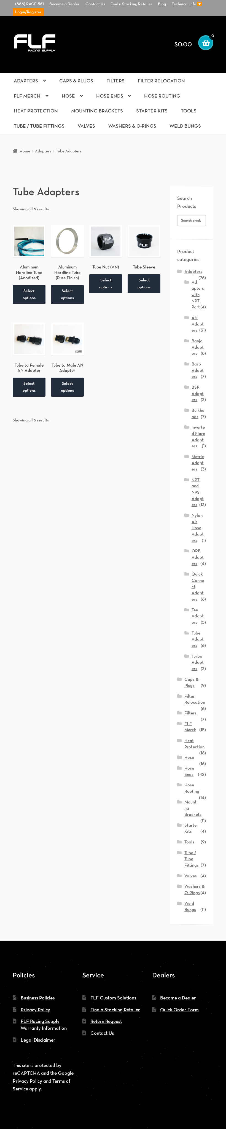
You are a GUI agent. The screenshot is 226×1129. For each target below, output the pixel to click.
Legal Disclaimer (38, 1040)
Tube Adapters (198, 639)
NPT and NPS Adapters (198, 492)
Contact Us (95, 3)
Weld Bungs (185, 126)
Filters (115, 80)
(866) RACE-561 (29, 3)
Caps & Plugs (76, 80)
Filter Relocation (161, 80)
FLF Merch (27, 96)
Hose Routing (162, 96)
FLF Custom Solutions (113, 997)
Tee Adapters (198, 616)
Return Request (106, 1021)
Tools (189, 110)
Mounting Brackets (97, 110)
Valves (86, 126)
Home (25, 151)
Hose (68, 96)
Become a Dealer (64, 3)
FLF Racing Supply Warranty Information (44, 1024)
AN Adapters (198, 324)
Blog (162, 3)
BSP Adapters (198, 393)
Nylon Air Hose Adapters (198, 527)
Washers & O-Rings (132, 126)
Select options (29, 294)
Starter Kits (152, 110)
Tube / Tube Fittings (39, 126)
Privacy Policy (35, 1009)
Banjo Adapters (198, 347)
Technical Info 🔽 (187, 3)
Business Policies (38, 997)
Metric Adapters (198, 463)
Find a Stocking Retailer (131, 3)
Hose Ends (109, 96)
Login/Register (28, 11)
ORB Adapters (198, 557)
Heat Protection (36, 110)
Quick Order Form (179, 1009)
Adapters (26, 80)
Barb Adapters (198, 370)
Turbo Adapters (198, 662)
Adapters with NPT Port (198, 294)
